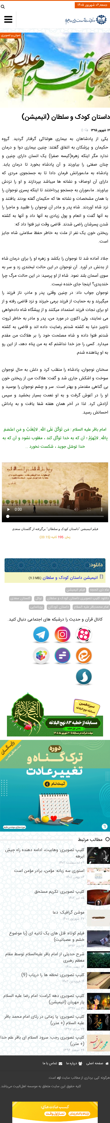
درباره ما (71, 1063)
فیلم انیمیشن (75, 590)
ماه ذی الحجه (99, 590)
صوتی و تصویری (10, 35)
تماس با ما (50, 1063)
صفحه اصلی (94, 1063)
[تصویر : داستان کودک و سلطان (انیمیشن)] (55, 70)
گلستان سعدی (20, 598)
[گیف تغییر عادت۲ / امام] (55, 830)
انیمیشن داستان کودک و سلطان (70, 578)
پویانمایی (36, 607)
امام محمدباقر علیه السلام (91, 607)
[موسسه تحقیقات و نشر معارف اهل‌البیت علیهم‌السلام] (85, 24)
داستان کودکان (58, 607)
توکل (39, 598)
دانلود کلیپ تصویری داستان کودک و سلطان (78, 598)
